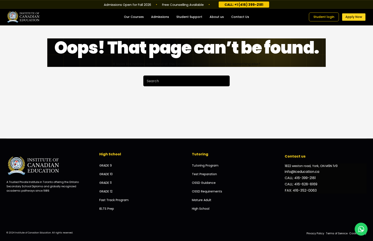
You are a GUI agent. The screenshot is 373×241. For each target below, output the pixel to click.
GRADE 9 (105, 165)
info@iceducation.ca (302, 171)
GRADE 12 (105, 191)
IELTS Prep (106, 208)
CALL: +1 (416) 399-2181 (243, 4)
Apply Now (353, 17)
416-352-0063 (305, 190)
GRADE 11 (105, 183)
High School (200, 208)
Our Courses (134, 17)
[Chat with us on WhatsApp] (361, 229)
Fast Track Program (114, 200)
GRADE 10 (106, 174)
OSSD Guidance (204, 183)
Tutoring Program (205, 165)
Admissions (160, 17)
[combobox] (181, 81)
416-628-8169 (305, 184)
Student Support (189, 17)
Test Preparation (204, 174)
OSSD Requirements (207, 191)
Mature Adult (201, 200)
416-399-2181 (305, 177)
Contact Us (240, 17)
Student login (323, 17)
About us (217, 17)
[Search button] (224, 81)
